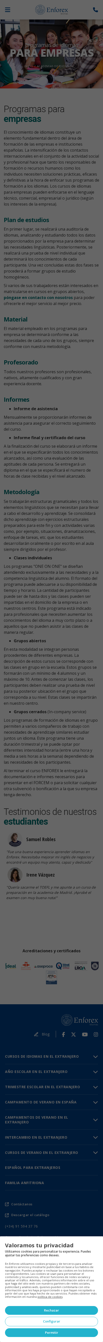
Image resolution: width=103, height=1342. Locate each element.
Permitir (51, 1332)
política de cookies (50, 1297)
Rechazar (51, 1310)
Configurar (51, 1321)
